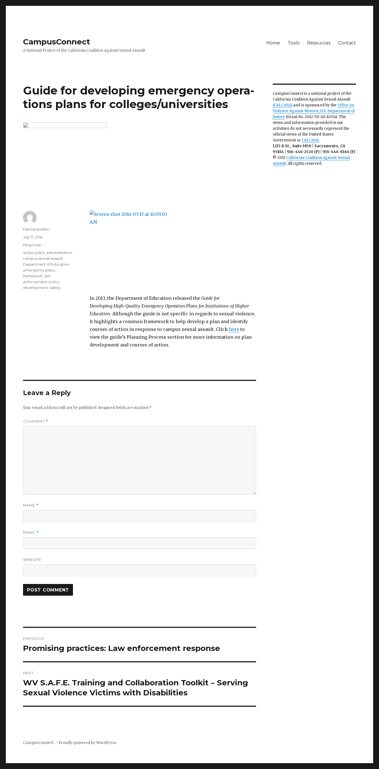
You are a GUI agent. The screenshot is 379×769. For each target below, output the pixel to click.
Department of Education (46, 264)
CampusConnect (56, 41)
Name (31, 505)
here (234, 329)
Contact (347, 43)
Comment (35, 421)
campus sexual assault (43, 258)
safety (55, 287)
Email (31, 532)
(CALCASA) (282, 105)
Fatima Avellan (36, 229)
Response (32, 245)
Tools (293, 43)
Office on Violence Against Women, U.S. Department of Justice (314, 111)
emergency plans (39, 270)
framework (33, 276)
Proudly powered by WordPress (87, 742)
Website (32, 559)
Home (273, 43)
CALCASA (310, 140)
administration (59, 252)
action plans (34, 252)
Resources (318, 43)
